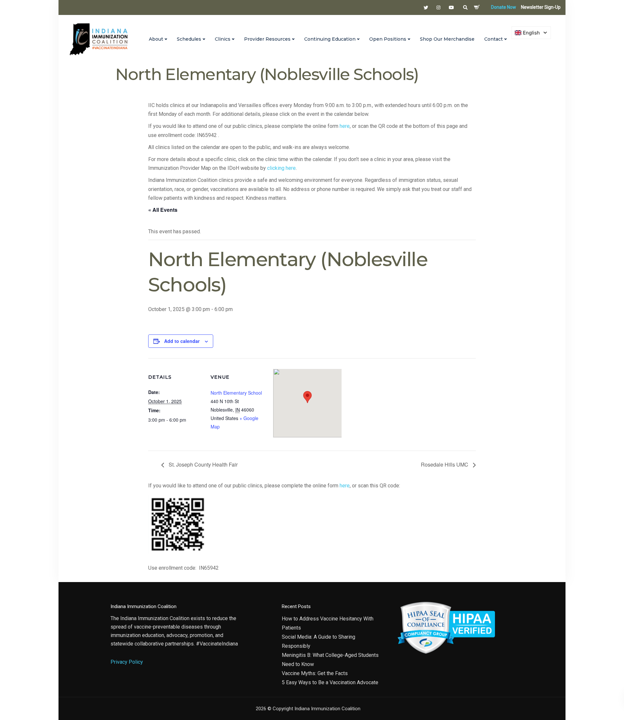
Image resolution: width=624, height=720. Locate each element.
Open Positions (387, 39)
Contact (493, 39)
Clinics (222, 39)
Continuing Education (330, 39)
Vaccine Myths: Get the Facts (315, 673)
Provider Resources (267, 39)
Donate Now (503, 7)
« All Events (162, 209)
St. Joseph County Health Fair (202, 464)
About (156, 39)
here (345, 126)
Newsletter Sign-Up (541, 7)
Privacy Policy (126, 662)
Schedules (189, 39)
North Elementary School (236, 392)
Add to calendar (182, 341)
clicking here (281, 168)
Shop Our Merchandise (447, 39)
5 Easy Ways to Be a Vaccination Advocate (330, 682)
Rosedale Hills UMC (445, 464)
